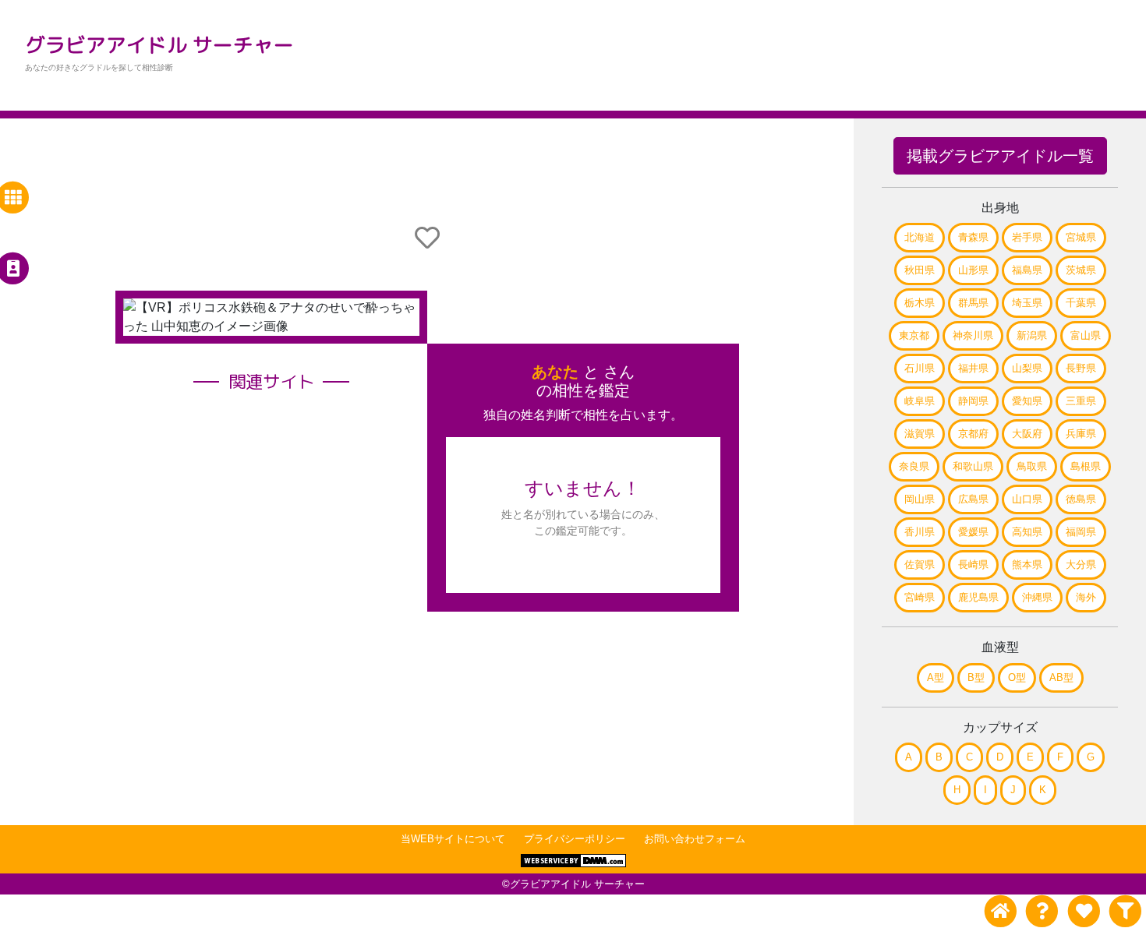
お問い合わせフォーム (694, 839)
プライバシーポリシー (574, 839)
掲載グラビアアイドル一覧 (1000, 155)
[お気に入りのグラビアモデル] (1083, 911)
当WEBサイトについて (453, 839)
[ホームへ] (1000, 911)
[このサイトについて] (1042, 911)
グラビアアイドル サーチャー (159, 44)
